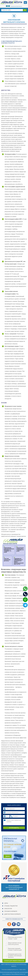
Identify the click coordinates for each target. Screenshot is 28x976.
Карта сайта (22, 969)
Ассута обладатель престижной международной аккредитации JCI (14, 887)
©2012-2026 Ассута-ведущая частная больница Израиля (13, 965)
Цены (6, 903)
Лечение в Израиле (10, 911)
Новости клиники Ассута (14, 919)
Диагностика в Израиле (12, 914)
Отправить (14, 828)
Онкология (8, 908)
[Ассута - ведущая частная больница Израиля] (11, 2)
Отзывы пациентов (10, 906)
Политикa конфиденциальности (10, 969)
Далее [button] (8, 856)
